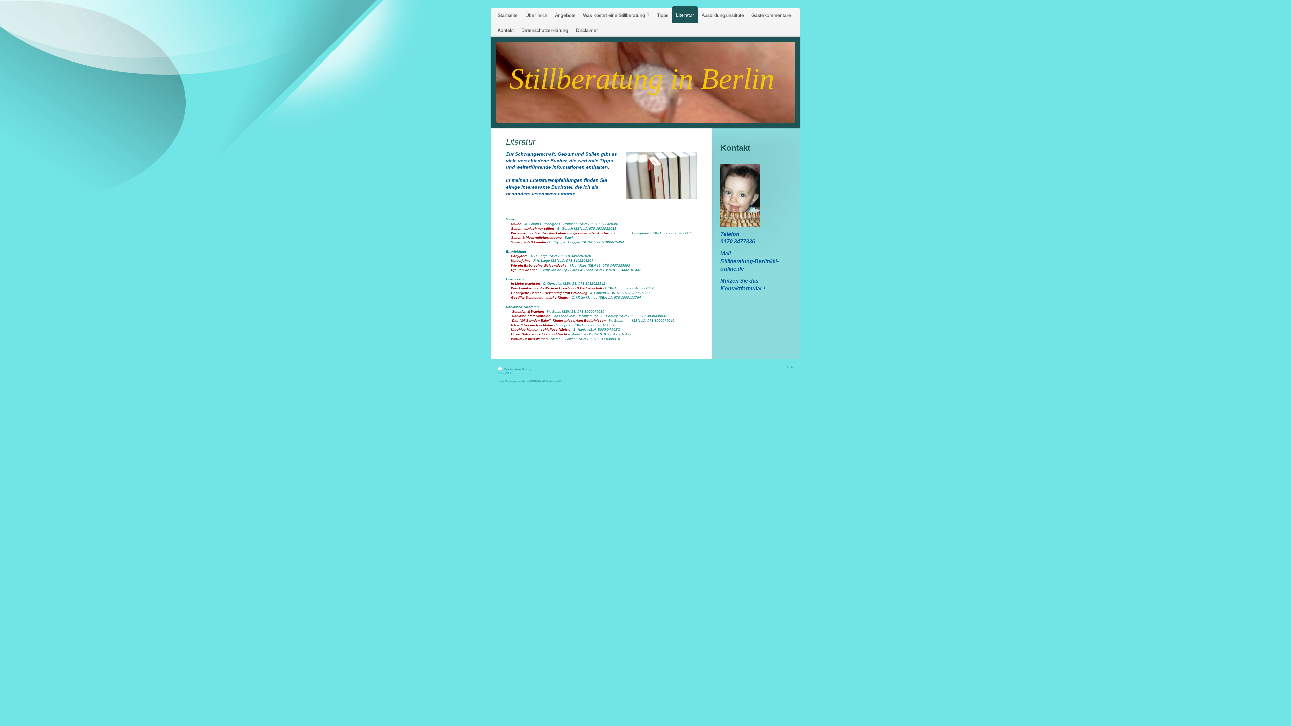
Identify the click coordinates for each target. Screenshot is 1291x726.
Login (790, 367)
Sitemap (526, 369)
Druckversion (512, 369)
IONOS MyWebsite (541, 381)
